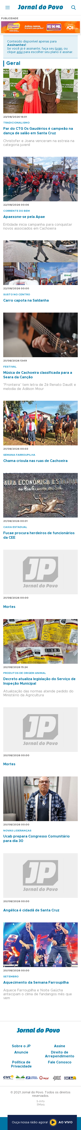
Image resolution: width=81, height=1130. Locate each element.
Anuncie (21, 1052)
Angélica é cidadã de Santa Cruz (31, 910)
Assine (59, 1046)
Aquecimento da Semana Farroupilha (36, 982)
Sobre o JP (21, 1046)
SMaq (40, 1104)
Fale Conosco (59, 1062)
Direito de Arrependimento (59, 1054)
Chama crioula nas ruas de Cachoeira (35, 461)
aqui (20, 52)
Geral (13, 63)
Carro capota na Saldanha (26, 300)
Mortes (9, 607)
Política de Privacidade (21, 1064)
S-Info (41, 1101)
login (58, 48)
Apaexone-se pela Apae (24, 217)
